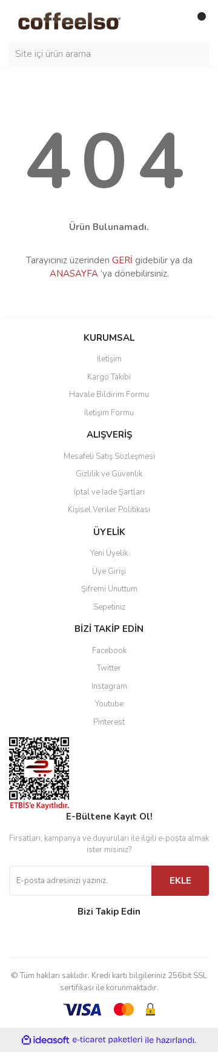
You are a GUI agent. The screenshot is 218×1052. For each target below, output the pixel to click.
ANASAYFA (74, 274)
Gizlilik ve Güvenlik (109, 473)
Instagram (109, 686)
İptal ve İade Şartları (109, 492)
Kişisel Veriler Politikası (109, 509)
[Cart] (197, 21)
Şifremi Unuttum (109, 589)
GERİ (122, 260)
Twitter (109, 668)
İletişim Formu (109, 412)
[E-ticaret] (107, 1039)
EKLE (180, 881)
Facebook (109, 650)
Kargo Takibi (109, 377)
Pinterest (109, 722)
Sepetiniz (109, 607)
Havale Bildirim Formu (109, 394)
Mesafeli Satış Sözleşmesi (109, 456)
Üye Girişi (109, 571)
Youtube (109, 704)
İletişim (109, 358)
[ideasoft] (45, 1040)
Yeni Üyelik (109, 553)
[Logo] (81, 20)
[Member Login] (172, 21)
